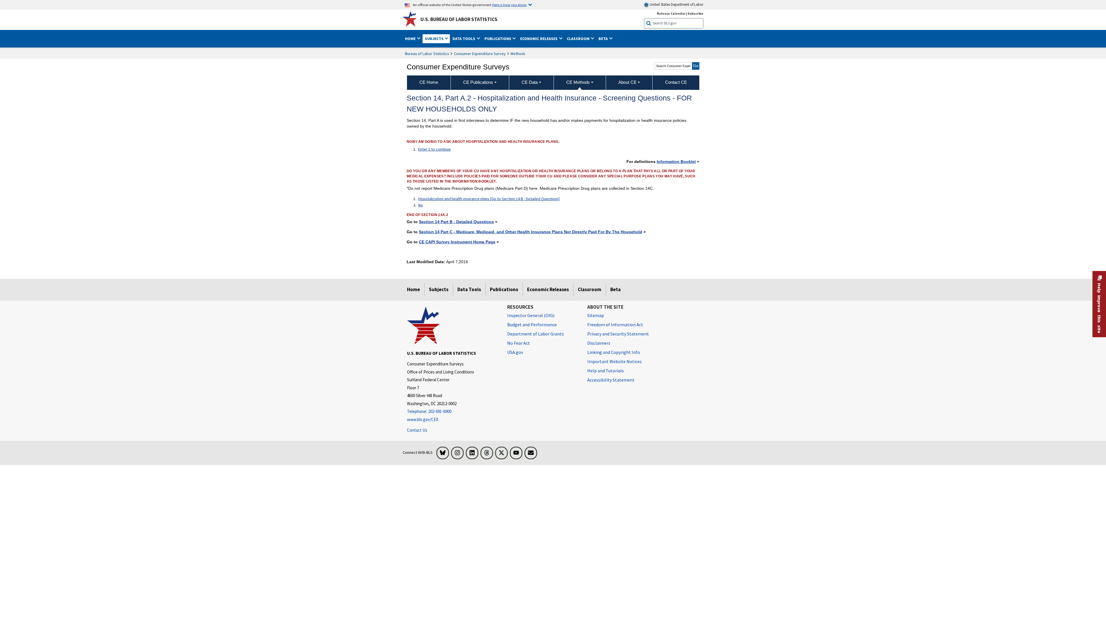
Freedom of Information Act (615, 324)
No (420, 205)
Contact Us (417, 430)
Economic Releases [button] (539, 38)
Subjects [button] (434, 38)
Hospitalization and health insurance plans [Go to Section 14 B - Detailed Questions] (489, 198)
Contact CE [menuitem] (676, 82)
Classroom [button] (578, 38)
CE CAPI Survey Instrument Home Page (457, 242)
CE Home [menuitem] (428, 82)
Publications (504, 289)
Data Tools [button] (464, 38)
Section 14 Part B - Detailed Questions (456, 221)
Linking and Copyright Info (613, 352)
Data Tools (469, 289)
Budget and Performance (532, 324)
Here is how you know (509, 4)
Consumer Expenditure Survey (480, 53)
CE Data (530, 82)
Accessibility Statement (611, 380)
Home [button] (410, 38)
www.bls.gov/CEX (422, 419)
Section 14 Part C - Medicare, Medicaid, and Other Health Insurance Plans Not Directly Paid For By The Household (530, 232)
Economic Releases (548, 289)
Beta (615, 289)
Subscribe (695, 13)
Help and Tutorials (605, 370)
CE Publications (478, 82)
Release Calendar (671, 13)
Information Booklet (676, 161)
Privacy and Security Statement (618, 334)
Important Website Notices (614, 361)
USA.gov (515, 352)
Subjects (438, 289)
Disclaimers (598, 343)
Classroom (589, 289)
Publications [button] (498, 38)
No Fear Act (518, 343)
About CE (627, 82)
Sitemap (595, 315)
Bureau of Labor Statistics (427, 53)
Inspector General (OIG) (530, 315)
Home (413, 289)
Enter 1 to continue (434, 149)
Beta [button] (604, 38)
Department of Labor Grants (535, 334)
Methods (518, 53)
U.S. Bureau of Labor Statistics (459, 19)
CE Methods (578, 82)
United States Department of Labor (676, 4)
